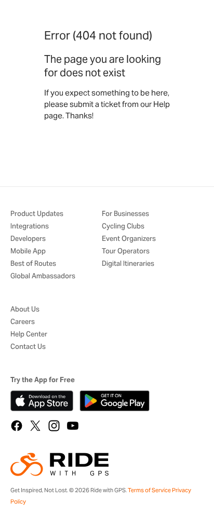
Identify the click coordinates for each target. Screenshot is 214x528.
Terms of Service (149, 490)
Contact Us (28, 347)
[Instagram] (54, 425)
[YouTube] (72, 425)
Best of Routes (33, 264)
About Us (24, 310)
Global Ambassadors (42, 276)
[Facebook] (16, 425)
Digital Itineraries (128, 264)
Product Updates (36, 214)
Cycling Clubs (123, 227)
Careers (22, 322)
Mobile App (28, 251)
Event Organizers (129, 239)
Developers (28, 239)
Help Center (28, 335)
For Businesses (125, 214)
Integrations (29, 227)
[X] (35, 425)
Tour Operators (126, 251)
